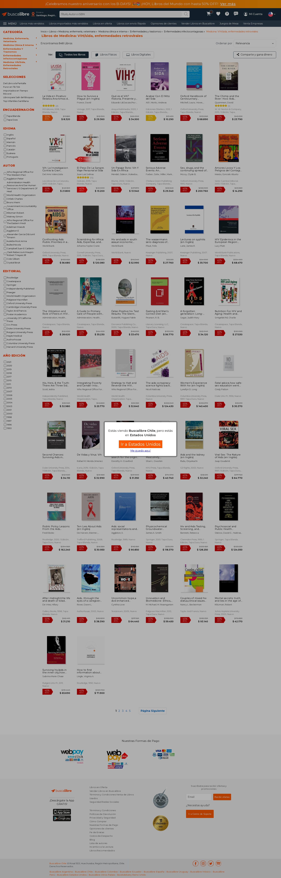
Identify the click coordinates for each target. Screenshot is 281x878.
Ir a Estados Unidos (141, 444)
